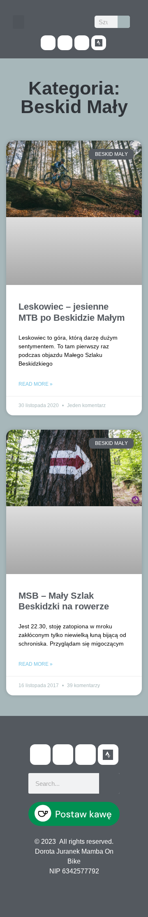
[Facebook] (48, 42)
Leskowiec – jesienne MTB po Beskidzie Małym (71, 311)
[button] (18, 22)
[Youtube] (65, 42)
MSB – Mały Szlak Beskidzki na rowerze (63, 600)
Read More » (35, 384)
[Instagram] (81, 42)
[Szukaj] (124, 22)
